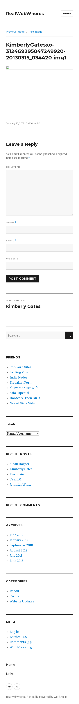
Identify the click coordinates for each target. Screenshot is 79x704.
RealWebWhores (25, 13)
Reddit (14, 591)
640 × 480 (34, 123)
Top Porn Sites (20, 367)
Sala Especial (19, 393)
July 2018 (16, 555)
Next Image (35, 31)
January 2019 (19, 540)
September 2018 (21, 545)
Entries (18, 637)
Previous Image (15, 31)
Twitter (15, 596)
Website (12, 258)
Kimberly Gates (21, 469)
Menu (67, 13)
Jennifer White (20, 484)
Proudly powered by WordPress (48, 696)
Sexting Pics (19, 372)
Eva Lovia (17, 474)
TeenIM (15, 479)
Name (11, 222)
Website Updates (22, 601)
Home (10, 664)
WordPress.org (21, 647)
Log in (14, 632)
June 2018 (17, 561)
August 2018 (18, 550)
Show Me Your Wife (24, 388)
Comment (13, 166)
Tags (10, 424)
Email (11, 240)
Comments (21, 642)
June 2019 (16, 535)
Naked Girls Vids (22, 403)
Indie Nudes (18, 377)
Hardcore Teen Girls (25, 398)
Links (9, 673)
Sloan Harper (19, 464)
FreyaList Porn (20, 382)
